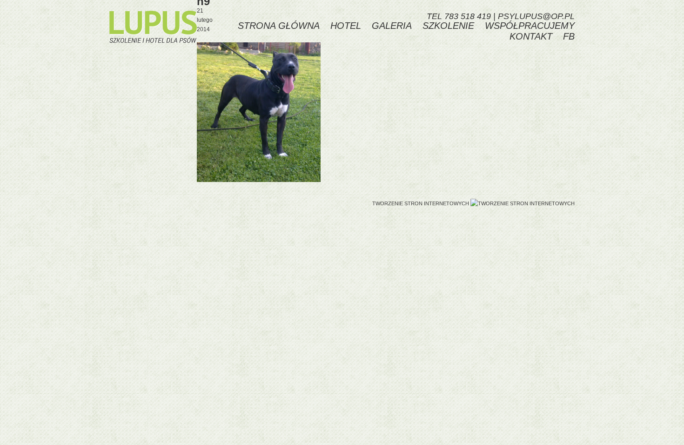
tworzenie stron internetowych (420, 203)
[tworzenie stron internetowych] (522, 203)
